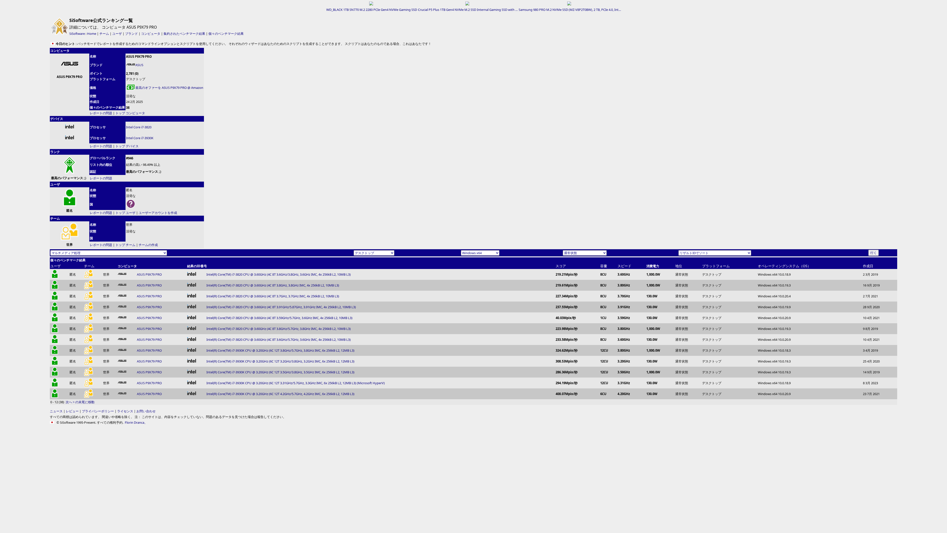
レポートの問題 (101, 113)
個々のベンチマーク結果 (226, 33)
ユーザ (117, 33)
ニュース (56, 411)
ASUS (139, 65)
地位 (678, 266)
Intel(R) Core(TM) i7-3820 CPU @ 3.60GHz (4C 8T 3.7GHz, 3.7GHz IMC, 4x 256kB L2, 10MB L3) (272, 296)
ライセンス (125, 411)
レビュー (72, 411)
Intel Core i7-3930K (139, 138)
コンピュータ (150, 33)
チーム (104, 33)
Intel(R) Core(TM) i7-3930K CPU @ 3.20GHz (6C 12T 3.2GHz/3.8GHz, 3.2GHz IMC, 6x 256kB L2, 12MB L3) (280, 361)
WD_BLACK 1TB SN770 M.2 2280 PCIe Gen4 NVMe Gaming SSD (371, 9)
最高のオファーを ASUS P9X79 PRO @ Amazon (169, 87)
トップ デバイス (127, 146)
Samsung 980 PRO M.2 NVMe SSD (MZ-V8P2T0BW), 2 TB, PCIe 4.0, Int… (570, 9)
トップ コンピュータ (130, 113)
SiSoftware (77, 33)
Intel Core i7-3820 (138, 127)
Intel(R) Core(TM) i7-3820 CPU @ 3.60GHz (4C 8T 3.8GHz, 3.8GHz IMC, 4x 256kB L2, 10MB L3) (272, 285)
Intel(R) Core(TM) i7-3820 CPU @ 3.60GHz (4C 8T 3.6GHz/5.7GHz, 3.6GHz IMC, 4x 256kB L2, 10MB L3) (278, 339)
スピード (624, 266)
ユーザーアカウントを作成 (158, 212)
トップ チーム (125, 245)
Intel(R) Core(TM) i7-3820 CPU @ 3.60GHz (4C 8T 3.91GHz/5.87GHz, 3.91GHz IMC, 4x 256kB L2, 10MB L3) (281, 307)
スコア (561, 266)
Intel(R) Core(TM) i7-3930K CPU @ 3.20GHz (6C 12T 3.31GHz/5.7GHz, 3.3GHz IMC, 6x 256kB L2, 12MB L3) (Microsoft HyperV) (295, 383)
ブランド (131, 33)
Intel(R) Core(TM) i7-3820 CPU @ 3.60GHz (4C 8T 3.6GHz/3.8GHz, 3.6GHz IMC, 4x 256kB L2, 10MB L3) (278, 274)
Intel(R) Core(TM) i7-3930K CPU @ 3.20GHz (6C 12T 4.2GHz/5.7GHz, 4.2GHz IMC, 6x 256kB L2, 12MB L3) (280, 394)
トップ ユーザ (125, 212)
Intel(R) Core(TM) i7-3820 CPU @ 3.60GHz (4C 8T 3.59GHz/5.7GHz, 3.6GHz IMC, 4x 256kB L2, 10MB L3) (279, 318)
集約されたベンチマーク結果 (184, 33)
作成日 (868, 266)
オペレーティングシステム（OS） (784, 266)
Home (91, 33)
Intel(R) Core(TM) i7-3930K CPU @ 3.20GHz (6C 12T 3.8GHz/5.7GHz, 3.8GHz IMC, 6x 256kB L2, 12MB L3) (280, 350)
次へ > (70, 402)
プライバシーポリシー (98, 411)
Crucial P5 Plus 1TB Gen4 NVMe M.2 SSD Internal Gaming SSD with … (468, 9)
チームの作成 (148, 245)
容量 (603, 266)
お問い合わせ (146, 411)
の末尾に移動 (84, 402)
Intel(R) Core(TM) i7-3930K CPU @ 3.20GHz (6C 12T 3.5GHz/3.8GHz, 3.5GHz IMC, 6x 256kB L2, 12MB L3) (280, 372)
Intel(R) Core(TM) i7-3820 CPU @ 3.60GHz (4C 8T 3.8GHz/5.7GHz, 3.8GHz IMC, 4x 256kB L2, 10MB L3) (278, 328)
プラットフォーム (716, 266)
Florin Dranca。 (136, 422)
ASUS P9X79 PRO (149, 274)
